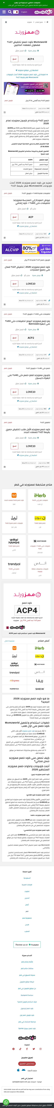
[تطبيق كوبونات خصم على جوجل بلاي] (23, 1070)
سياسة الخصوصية (27, 995)
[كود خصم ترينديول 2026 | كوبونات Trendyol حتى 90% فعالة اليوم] (14, 563)
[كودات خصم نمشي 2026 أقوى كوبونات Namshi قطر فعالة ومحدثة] (14, 540)
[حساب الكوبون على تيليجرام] (13, 1049)
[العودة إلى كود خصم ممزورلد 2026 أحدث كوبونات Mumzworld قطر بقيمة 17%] (6, 22)
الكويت (27, 891)
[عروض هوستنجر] (27, 249)
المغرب (27, 931)
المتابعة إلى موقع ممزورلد (27, 70)
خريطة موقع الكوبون (27, 981)
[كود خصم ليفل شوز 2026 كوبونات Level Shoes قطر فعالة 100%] (14, 518)
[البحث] (10, 12)
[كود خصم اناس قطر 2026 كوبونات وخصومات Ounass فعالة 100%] (40, 563)
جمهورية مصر (27, 918)
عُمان (27, 904)
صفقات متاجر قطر (27, 968)
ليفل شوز (14, 527)
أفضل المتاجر (43, 641)
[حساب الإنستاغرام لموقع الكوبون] (40, 1049)
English (24, 12)
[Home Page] (43, 11)
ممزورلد (29, 22)
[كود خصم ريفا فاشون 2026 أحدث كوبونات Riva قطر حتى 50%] (40, 680)
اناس (40, 575)
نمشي (14, 550)
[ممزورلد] (27, 32)
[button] (4, 2)
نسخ (14, 59)
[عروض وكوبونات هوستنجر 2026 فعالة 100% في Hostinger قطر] (40, 540)
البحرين (27, 898)
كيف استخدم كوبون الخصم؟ (27, 1001)
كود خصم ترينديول (27, 1008)
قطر (27, 911)
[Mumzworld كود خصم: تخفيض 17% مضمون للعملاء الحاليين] (27, 606)
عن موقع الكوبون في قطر (27, 988)
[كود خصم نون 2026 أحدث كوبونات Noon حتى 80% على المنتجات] (40, 518)
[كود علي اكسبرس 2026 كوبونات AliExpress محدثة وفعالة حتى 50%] (14, 680)
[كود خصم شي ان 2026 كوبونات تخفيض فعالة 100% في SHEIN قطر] (40, 688)
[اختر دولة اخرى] (15, 12)
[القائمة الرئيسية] (4, 12)
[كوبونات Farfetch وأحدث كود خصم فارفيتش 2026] (14, 688)
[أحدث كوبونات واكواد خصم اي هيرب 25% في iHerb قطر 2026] (40, 495)
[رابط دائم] (49, 233)
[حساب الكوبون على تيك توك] (20, 1049)
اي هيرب (40, 504)
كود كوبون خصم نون (27, 1015)
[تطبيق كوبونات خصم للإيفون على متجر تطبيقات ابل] (18, 1070)
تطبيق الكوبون (27, 1057)
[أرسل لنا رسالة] (6, 1102)
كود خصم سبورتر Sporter (27, 1028)
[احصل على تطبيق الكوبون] (27, 88)
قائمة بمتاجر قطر (27, 961)
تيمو (14, 504)
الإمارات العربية (27, 884)
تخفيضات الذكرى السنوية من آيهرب (27, 3)
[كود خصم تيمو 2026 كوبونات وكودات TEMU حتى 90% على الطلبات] (14, 495)
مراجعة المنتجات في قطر (27, 1021)
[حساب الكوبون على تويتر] (34, 1049)
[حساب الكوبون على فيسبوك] (27, 1049)
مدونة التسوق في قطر (27, 975)
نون (40, 527)
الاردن (27, 924)
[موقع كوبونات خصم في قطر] (47, 22)
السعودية (27, 878)
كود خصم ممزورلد (28, 730)
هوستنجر (40, 552)
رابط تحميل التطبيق (27, 1063)
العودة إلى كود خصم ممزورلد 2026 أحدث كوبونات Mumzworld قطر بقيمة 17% (26, 76)
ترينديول (14, 573)
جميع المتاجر (39, 22)
